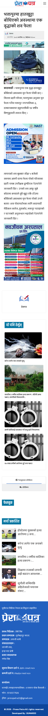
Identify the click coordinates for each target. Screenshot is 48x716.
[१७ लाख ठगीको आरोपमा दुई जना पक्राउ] (24, 447)
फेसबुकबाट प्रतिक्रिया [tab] (25, 480)
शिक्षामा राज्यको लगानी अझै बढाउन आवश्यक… (30, 572)
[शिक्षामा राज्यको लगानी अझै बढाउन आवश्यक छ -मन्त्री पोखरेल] (9, 573)
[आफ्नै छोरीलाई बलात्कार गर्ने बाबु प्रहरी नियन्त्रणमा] (23, 414)
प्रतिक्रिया (25, 487)
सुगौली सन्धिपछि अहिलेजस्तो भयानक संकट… (28, 587)
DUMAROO (31, 713)
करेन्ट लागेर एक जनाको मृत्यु (30, 545)
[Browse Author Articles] (24, 298)
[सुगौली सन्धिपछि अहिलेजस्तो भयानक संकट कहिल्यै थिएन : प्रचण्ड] (9, 587)
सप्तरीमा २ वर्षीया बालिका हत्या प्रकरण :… (31, 559)
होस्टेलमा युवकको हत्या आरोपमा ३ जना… (30, 532)
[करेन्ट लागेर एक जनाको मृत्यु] (23, 345)
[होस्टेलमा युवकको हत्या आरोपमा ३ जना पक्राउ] (9, 534)
